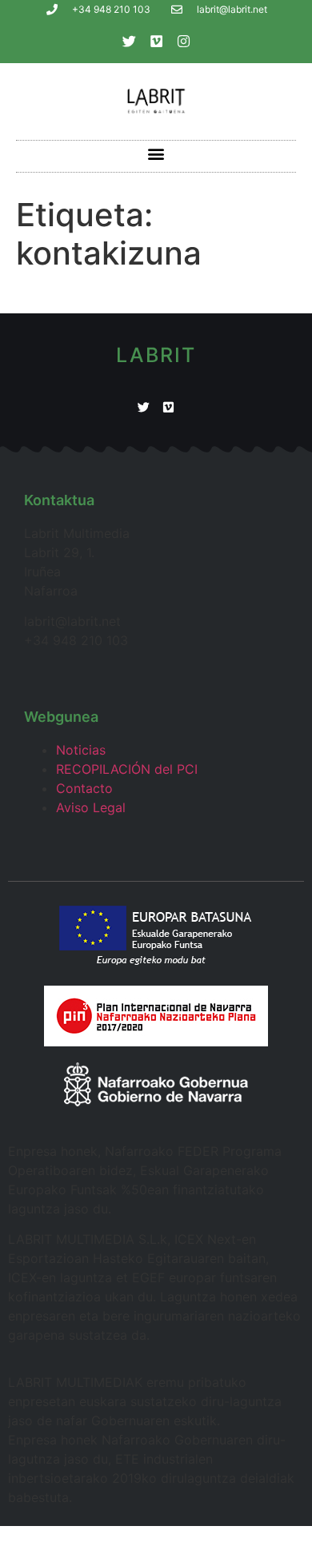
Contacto (84, 788)
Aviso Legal (91, 807)
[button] (156, 154)
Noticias (81, 750)
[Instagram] (183, 40)
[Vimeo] (156, 40)
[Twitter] (128, 40)
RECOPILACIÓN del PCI (127, 769)
